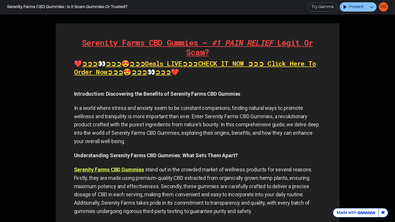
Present (356, 7)
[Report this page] (383, 212)
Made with (346, 213)
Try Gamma (322, 7)
